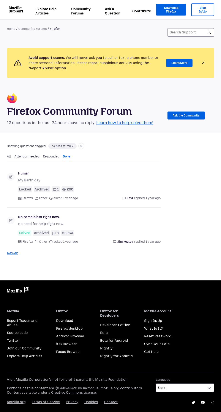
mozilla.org (16, 402)
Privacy (72, 402)
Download (64, 321)
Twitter (13, 340)
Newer (12, 253)
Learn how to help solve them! (124, 122)
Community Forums (81, 11)
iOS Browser (66, 344)
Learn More (179, 63)
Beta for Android (114, 340)
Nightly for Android (116, 356)
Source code (17, 333)
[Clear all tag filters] (81, 146)
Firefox (27, 198)
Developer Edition (115, 325)
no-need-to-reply (62, 146)
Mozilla (17, 290)
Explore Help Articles (46, 11)
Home (11, 29)
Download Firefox (171, 10)
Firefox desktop (69, 328)
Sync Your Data (157, 344)
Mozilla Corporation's (34, 379)
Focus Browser (68, 352)
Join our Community (24, 348)
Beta (104, 333)
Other (43, 198)
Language (163, 380)
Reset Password (157, 336)
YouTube (203, 402)
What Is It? (153, 328)
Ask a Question (112, 11)
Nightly (106, 348)
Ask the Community (186, 115)
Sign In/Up (203, 10)
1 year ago (153, 198)
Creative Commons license (73, 392)
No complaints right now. (39, 217)
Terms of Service (46, 402)
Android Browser (70, 336)
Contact (111, 402)
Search (209, 32)
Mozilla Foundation (111, 379)
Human (24, 173)
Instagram (212, 402)
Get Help (151, 352)
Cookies (91, 402)
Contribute (141, 11)
